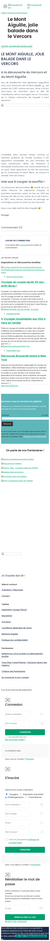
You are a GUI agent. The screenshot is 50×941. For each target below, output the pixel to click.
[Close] (7, 700)
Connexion (36, 864)
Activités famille (13, 313)
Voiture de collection (10, 521)
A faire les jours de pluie (11, 526)
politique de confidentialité (34, 436)
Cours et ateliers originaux (12, 503)
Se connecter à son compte (15, 677)
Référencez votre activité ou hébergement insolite (22, 655)
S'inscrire (30, 759)
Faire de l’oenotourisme (11, 544)
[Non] (2, 939)
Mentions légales (10, 634)
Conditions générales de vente (17, 628)
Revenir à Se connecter (16, 921)
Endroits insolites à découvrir (13, 536)
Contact (6, 596)
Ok (17, 936)
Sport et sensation (9, 518)
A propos (6, 622)
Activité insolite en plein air (12, 500)
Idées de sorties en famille (12, 538)
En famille (5, 506)
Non (22, 936)
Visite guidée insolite (10, 523)
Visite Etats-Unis (13, 350)
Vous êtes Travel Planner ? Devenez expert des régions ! (24, 664)
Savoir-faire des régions (11, 513)
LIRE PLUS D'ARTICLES (9, 386)
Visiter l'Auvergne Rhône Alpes (14, 13)
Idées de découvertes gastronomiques (18, 541)
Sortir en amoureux (14, 276)
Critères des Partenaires (13, 671)
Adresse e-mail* (25, 415)
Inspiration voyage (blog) (14, 609)
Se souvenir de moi (17, 737)
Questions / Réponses (12, 590)
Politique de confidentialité (15, 640)
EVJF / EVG (5, 508)
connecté (24, 245)
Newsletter (7, 615)
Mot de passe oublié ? (15, 739)
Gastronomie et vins (9, 511)
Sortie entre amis (8, 516)
